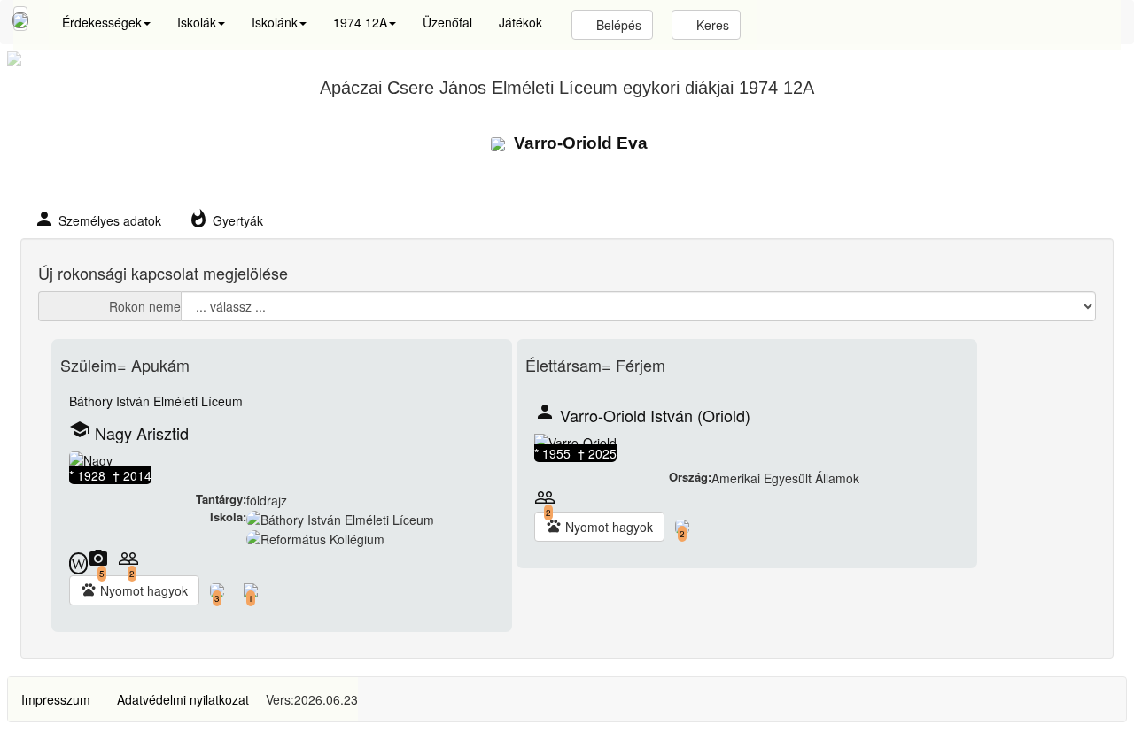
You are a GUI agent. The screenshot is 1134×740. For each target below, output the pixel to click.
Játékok (520, 22)
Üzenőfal (447, 22)
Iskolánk (275, 22)
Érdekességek (102, 22)
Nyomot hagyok (134, 590)
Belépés (617, 25)
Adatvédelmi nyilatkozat (183, 699)
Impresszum (55, 699)
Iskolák (196, 22)
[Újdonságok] (20, 18)
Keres (711, 25)
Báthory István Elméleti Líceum (156, 401)
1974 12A (360, 22)
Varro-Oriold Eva (578, 143)
